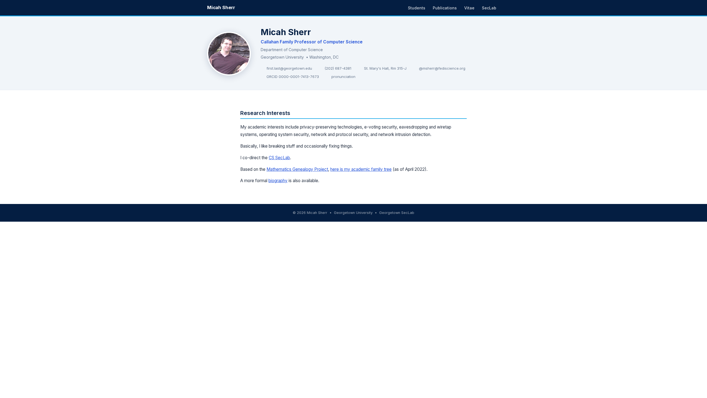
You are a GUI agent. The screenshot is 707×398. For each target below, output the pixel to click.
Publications (445, 8)
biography (277, 180)
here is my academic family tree (361, 169)
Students (416, 8)
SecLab (489, 8)
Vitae (469, 8)
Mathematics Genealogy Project (297, 169)
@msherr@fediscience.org (442, 68)
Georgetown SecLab (396, 213)
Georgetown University (282, 57)
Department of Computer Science (292, 49)
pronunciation (343, 76)
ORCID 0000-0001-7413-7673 (293, 76)
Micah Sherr (221, 7)
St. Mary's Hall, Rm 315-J (385, 68)
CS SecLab (279, 157)
